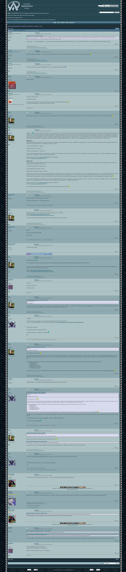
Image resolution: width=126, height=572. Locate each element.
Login (67, 22)
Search (63, 22)
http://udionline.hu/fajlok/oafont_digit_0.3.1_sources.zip (42, 215)
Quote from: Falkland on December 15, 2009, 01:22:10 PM (37, 441)
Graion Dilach (11, 194)
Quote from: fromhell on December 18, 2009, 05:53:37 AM (37, 513)
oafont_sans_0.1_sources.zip (37, 183)
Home (54, 22)
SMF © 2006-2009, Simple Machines (68, 569)
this (77, 489)
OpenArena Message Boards (14, 26)
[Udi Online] (9, 127)
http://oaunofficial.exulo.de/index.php (39, 47)
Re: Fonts (37, 32)
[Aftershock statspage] (9, 40)
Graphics (36, 26)
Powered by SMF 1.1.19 (57, 569)
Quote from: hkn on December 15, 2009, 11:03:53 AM (36, 393)
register (117, 4)
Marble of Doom (12, 244)
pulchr (9, 76)
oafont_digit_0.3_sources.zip (37, 158)
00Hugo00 (10, 279)
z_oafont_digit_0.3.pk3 (43, 157)
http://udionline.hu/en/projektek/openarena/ (34, 126)
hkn (9, 315)
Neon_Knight (11, 474)
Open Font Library (110, 370)
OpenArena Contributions (27, 26)
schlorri (10, 32)
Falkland (10, 378)
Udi (9, 112)
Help (58, 22)
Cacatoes (10, 93)
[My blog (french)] (9, 555)
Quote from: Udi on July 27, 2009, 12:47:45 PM (35, 35)
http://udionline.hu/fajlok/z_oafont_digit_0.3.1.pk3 (39, 214)
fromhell (10, 491)
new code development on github (32, 507)
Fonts (41, 26)
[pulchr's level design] (9, 91)
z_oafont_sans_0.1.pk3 (43, 182)
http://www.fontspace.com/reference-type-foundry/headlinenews (70, 322)
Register (71, 22)
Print (117, 28)
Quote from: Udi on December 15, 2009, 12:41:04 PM (36, 392)
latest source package (86, 305)
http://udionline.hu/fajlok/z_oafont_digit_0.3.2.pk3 (41, 270)
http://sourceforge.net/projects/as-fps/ (41, 48)
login (113, 4)
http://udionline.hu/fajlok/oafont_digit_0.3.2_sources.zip (42, 271)
